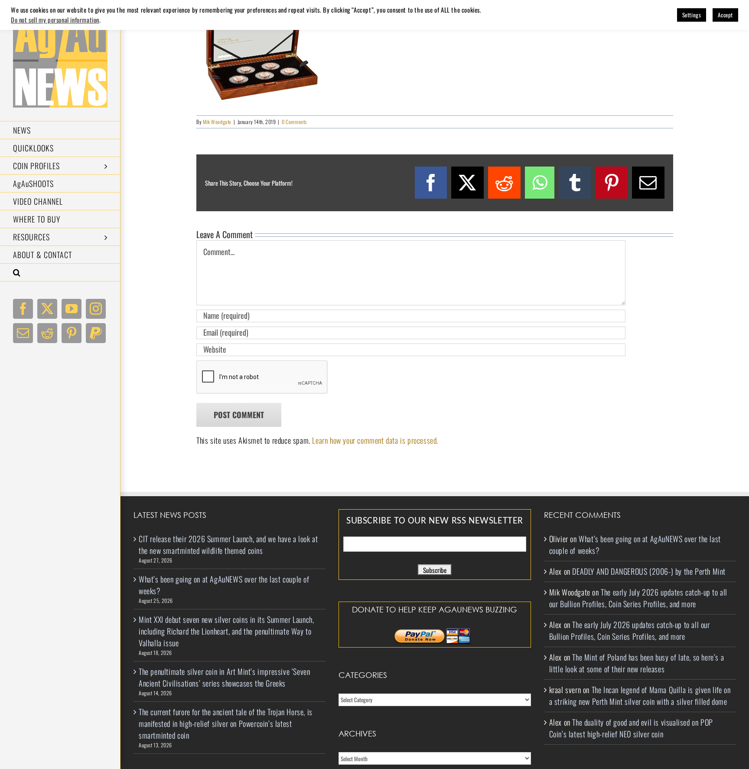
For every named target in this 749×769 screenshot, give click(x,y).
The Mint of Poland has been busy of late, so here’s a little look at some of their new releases (636, 662)
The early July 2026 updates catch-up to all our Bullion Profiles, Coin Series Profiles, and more (638, 597)
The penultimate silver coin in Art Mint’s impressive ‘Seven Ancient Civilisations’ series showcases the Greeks (224, 677)
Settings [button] (691, 14)
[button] (60, 272)
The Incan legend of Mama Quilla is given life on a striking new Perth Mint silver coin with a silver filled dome (640, 695)
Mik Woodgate (217, 121)
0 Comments (294, 121)
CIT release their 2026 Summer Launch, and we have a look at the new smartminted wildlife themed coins (228, 544)
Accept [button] (725, 14)
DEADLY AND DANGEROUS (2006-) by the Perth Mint (649, 571)
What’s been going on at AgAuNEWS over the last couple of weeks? (224, 584)
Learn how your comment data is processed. (375, 440)
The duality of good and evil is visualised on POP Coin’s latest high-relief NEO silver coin (631, 728)
